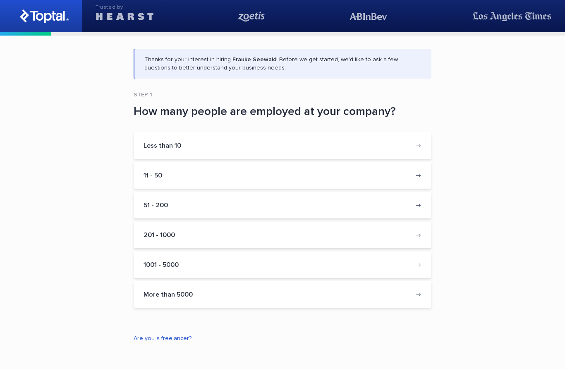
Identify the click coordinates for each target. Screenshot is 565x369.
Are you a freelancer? (163, 338)
